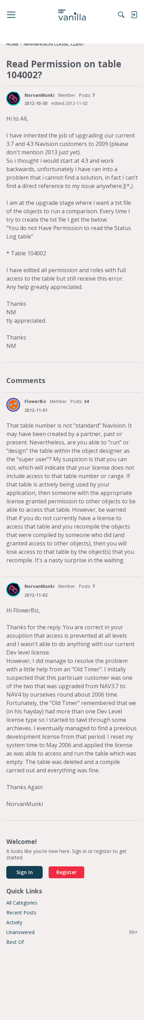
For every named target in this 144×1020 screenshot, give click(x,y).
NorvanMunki (39, 95)
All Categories (21, 902)
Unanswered (72, 932)
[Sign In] (134, 14)
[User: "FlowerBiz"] (13, 405)
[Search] (121, 14)
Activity (14, 922)
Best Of (15, 942)
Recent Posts (21, 912)
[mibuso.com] (72, 14)
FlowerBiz (35, 401)
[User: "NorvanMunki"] (13, 99)
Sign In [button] (24, 872)
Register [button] (66, 872)
